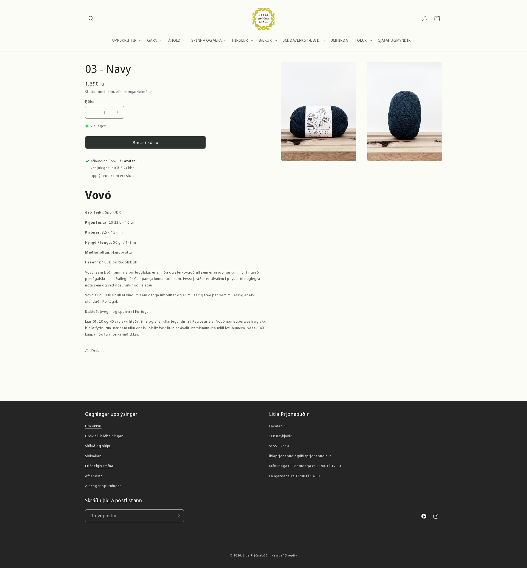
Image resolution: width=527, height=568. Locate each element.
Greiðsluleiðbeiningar (104, 435)
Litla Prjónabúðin (257, 555)
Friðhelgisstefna (99, 465)
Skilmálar (93, 455)
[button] (91, 19)
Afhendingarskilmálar (134, 91)
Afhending (94, 475)
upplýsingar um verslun (112, 175)
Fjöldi (89, 101)
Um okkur (93, 426)
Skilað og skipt (98, 445)
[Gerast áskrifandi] (178, 515)
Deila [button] (96, 350)
